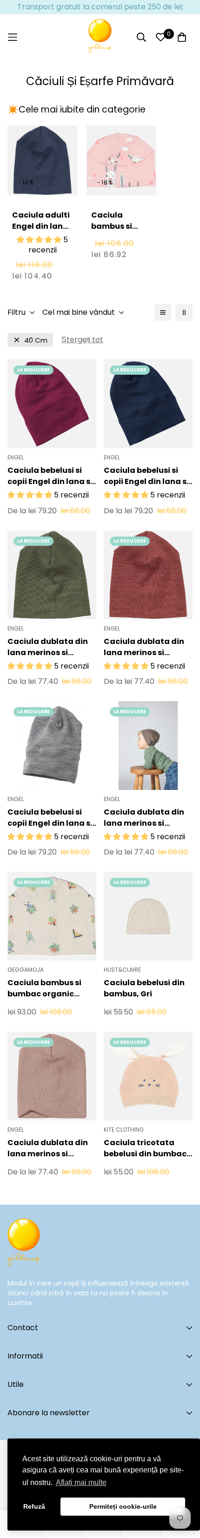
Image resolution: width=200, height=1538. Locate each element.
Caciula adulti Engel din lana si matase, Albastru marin (42, 232)
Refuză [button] (34, 1506)
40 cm (35, 340)
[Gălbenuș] (100, 37)
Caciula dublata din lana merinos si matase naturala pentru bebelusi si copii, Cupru (144, 647)
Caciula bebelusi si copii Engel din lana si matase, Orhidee (50, 476)
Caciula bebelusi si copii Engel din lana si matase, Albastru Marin (146, 476)
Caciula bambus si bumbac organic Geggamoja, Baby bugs (44, 988)
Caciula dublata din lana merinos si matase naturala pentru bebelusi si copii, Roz (47, 1148)
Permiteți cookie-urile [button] (123, 1506)
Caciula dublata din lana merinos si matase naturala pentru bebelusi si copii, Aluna (144, 818)
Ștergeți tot (82, 339)
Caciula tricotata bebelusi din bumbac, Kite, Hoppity (146, 1148)
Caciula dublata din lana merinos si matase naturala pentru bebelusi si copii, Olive (47, 647)
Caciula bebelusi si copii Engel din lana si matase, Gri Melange (50, 818)
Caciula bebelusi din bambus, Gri (144, 988)
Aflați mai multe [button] (81, 1482)
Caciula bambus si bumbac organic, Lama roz (120, 237)
